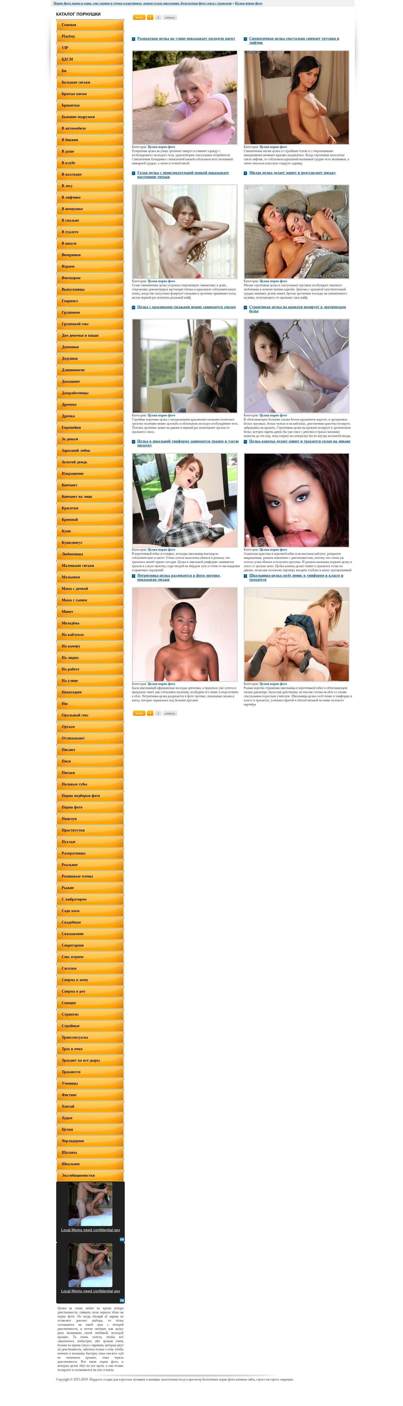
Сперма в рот (74, 991)
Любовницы (72, 554)
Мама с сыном (74, 600)
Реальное (70, 865)
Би (64, 71)
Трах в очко (72, 1049)
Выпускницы (73, 289)
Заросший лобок (76, 450)
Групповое (71, 312)
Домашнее (71, 381)
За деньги (70, 439)
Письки (68, 773)
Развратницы (74, 853)
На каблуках (73, 635)
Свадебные (71, 922)
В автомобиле (74, 128)
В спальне (70, 220)
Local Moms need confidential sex (90, 1230)
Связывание (73, 934)
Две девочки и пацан (80, 335)
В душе (68, 151)
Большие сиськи (76, 82)
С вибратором (74, 899)
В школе (69, 243)
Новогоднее (72, 692)
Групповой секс (75, 324)
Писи (66, 761)
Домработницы (75, 393)
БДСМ (67, 59)
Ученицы (70, 1083)
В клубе (68, 163)
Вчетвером (71, 278)
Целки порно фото (161, 147)
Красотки (70, 508)
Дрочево (69, 404)
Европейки (71, 427)
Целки (67, 1129)
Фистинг (69, 1095)
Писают (68, 750)
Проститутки (73, 830)
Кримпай (70, 520)
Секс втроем (73, 957)
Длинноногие (73, 370)
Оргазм (68, 727)
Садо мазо (71, 911)
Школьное (71, 1164)
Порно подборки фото (81, 796)
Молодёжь (71, 623)
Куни (66, 531)
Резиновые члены (77, 876)
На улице (70, 681)
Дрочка (68, 416)
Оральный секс (75, 715)
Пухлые (68, 842)
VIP (65, 48)
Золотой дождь (74, 462)
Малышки (71, 577)
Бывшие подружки (78, 117)
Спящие (69, 1003)
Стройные (71, 1026)
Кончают (69, 485)
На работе (70, 669)
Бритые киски (74, 94)
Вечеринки (71, 255)
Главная (69, 25)
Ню (65, 704)
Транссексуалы (75, 1037)
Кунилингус (72, 543)
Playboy (68, 36)
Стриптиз (70, 1014)
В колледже (72, 174)
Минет (67, 612)
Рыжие (68, 888)
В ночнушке (72, 209)
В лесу (67, 186)
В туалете (70, 232)
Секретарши (73, 945)
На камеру (71, 646)
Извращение (73, 473)
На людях (70, 658)
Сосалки (69, 968)
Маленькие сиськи (78, 566)
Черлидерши (73, 1141)
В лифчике (71, 197)
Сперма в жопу (75, 980)
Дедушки (70, 358)
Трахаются (71, 1072)
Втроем (68, 266)
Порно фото (72, 807)
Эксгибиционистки (78, 1175)
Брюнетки (71, 105)
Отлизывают (73, 738)
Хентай (68, 1106)
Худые (67, 1118)
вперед (170, 17)
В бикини (70, 140)
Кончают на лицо (77, 497)
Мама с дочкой (75, 589)
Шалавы (69, 1152)
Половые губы (74, 784)
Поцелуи (69, 819)
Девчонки (70, 347)
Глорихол (70, 301)
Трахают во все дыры (81, 1060)
